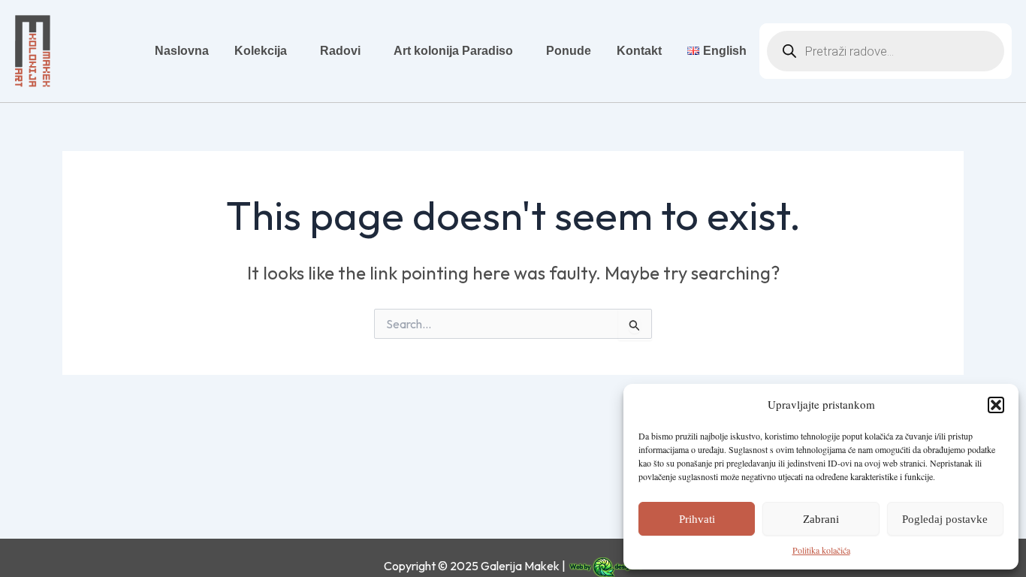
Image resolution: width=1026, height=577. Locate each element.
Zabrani (821, 519)
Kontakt (639, 50)
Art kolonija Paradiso (453, 50)
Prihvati (697, 519)
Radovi (340, 50)
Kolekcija (260, 50)
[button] (995, 404)
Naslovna (182, 50)
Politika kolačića (821, 550)
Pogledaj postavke (945, 519)
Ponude (568, 50)
